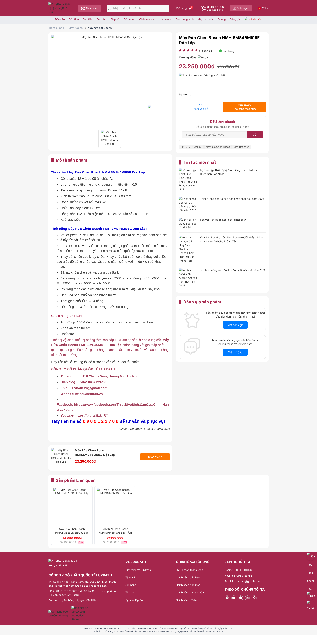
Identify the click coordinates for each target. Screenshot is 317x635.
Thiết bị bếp (56, 28)
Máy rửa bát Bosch (100, 28)
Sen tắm (101, 19)
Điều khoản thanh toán (189, 569)
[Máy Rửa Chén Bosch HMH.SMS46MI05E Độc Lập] (109, 138)
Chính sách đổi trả (187, 600)
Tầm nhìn (130, 577)
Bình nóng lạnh (185, 19)
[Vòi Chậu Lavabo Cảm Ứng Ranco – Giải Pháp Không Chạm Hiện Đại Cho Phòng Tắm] (188, 249)
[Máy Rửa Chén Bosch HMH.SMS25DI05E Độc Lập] (71, 506)
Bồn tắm (74, 19)
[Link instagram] (247, 597)
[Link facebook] (227, 597)
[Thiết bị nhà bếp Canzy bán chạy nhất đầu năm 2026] (188, 204)
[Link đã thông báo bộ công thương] (59, 613)
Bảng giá (235, 19)
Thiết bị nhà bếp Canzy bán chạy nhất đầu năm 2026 (232, 198)
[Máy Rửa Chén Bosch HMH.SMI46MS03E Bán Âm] (115, 506)
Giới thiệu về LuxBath (138, 569)
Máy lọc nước (206, 19)
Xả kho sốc (255, 19)
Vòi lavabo (166, 19)
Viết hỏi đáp (235, 352)
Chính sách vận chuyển (190, 592)
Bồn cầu (60, 19)
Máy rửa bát (75, 28)
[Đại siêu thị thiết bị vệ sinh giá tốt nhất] (60, 8)
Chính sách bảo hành (188, 577)
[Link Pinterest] (254, 597)
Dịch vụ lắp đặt (134, 600)
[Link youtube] (233, 597)
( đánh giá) (206, 50)
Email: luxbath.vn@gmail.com (242, 581)
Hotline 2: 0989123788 (238, 575)
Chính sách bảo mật (188, 584)
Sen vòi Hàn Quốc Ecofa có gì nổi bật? (223, 219)
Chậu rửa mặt (147, 19)
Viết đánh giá (235, 325)
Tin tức (129, 592)
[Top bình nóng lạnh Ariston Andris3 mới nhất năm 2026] (188, 277)
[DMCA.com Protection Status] (79, 613)
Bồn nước (129, 19)
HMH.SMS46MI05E (191, 146)
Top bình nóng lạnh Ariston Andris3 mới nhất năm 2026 (233, 270)
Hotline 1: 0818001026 (238, 569)
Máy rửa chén (241, 146)
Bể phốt (115, 19)
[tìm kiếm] (110, 8)
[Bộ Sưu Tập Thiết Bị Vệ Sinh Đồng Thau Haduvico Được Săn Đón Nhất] (188, 179)
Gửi (255, 134)
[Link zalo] (240, 597)
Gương (222, 19)
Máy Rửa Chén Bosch (218, 146)
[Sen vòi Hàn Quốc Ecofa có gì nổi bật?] (188, 224)
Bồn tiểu (87, 19)
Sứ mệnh (130, 584)
